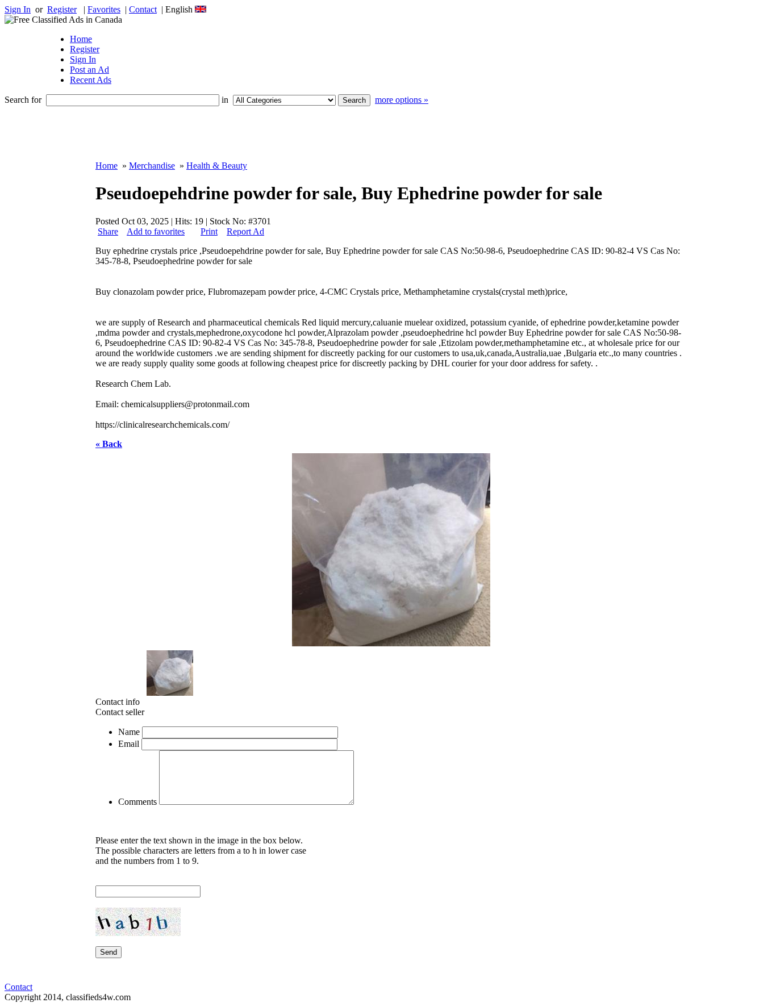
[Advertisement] (345, 133)
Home (81, 39)
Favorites (103, 9)
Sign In (18, 9)
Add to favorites (156, 231)
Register (62, 9)
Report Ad (245, 231)
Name (129, 732)
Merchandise (152, 165)
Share (108, 231)
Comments (137, 802)
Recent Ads (90, 80)
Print (209, 231)
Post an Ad (89, 69)
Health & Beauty (216, 165)
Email (128, 744)
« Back (108, 444)
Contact (143, 9)
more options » (401, 100)
